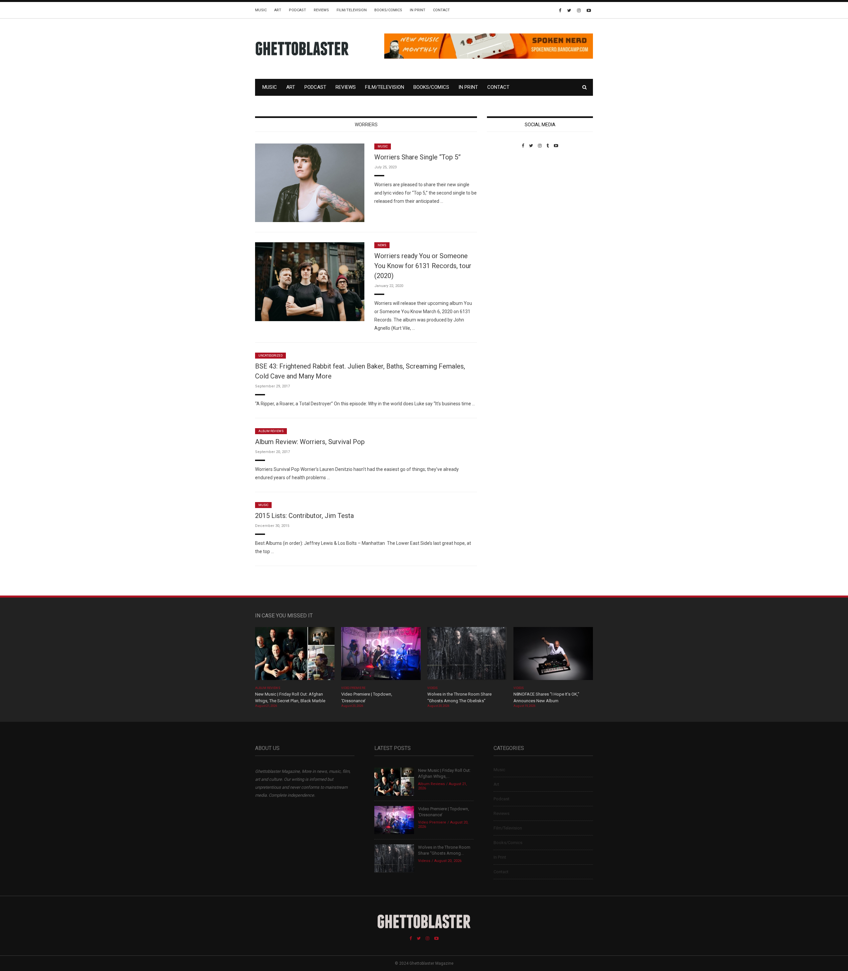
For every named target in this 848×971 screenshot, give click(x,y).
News (382, 245)
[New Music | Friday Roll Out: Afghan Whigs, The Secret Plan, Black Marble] (295, 655)
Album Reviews (271, 431)
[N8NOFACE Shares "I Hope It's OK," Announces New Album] (553, 655)
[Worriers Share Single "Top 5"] (309, 182)
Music (261, 10)
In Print (417, 10)
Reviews (321, 10)
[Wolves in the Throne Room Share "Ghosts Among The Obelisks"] (467, 655)
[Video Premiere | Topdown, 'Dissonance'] (381, 655)
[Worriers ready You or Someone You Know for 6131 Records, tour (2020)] (309, 281)
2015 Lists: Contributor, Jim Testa (304, 516)
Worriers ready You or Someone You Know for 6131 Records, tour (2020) (422, 266)
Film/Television (352, 10)
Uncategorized (270, 355)
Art (277, 10)
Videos (432, 688)
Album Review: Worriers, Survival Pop (310, 442)
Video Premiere (353, 688)
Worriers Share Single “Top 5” (417, 157)
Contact (441, 10)
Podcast (297, 10)
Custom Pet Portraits (506, 193)
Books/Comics (388, 10)
